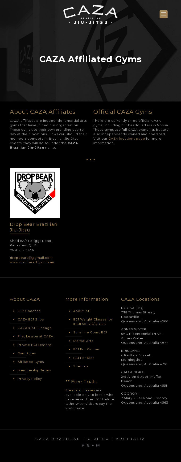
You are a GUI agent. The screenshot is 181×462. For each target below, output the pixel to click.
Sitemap (80, 366)
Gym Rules (27, 353)
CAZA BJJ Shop (31, 319)
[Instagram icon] (98, 445)
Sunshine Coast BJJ (90, 332)
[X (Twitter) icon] (88, 445)
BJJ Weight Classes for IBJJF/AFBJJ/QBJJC (92, 321)
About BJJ (82, 311)
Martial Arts (83, 341)
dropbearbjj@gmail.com (31, 257)
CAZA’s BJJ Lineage (35, 328)
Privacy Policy (30, 379)
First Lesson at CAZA (35, 336)
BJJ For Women (86, 349)
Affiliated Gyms (31, 362)
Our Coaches (29, 311)
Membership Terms (34, 370)
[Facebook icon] (83, 445)
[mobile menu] (164, 14)
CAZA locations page (126, 138)
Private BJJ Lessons (35, 345)
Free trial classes (80, 390)
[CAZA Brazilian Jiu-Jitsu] (90, 14)
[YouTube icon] (93, 445)
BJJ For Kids (83, 358)
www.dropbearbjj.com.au (32, 262)
